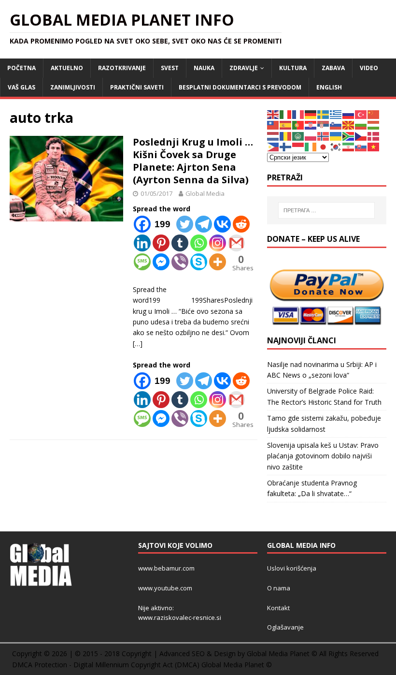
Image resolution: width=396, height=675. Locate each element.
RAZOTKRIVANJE (122, 68)
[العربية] (298, 135)
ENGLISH (329, 87)
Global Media (205, 193)
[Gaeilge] (311, 146)
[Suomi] (286, 146)
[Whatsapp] (198, 243)
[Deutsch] (311, 113)
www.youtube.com (165, 588)
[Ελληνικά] (336, 113)
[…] (137, 343)
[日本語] (323, 146)
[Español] (286, 124)
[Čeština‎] (361, 135)
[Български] (361, 124)
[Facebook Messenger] (161, 261)
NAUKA (204, 68)
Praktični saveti (137, 87)
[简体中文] (374, 113)
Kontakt (278, 607)
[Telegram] (203, 224)
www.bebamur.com (166, 568)
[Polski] (311, 135)
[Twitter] (184, 224)
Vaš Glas (21, 87)
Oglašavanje (285, 627)
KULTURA (293, 68)
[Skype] (198, 261)
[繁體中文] (273, 124)
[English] (273, 113)
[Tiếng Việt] (374, 146)
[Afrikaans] (348, 135)
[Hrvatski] (311, 124)
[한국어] (336, 146)
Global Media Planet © (236, 664)
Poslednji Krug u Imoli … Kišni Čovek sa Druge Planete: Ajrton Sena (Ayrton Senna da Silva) (193, 160)
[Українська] (336, 135)
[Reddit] (241, 224)
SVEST (170, 68)
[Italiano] (286, 113)
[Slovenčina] (361, 146)
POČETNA (21, 68)
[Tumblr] (179, 243)
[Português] (298, 124)
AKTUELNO (67, 68)
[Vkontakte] (222, 224)
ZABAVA (333, 68)
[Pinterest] (161, 243)
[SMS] (142, 261)
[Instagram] (217, 243)
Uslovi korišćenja (291, 568)
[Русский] (348, 113)
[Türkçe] (361, 113)
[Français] (298, 113)
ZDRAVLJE (243, 68)
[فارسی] (348, 146)
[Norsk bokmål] (323, 135)
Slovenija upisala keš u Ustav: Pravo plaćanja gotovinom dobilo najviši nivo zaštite (323, 455)
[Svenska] (323, 113)
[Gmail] (236, 243)
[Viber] (179, 261)
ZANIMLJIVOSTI (72, 87)
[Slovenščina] (336, 124)
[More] (217, 261)
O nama (278, 588)
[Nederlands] (273, 135)
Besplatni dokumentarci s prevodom (240, 87)
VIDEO (369, 68)
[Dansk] (374, 135)
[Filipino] (273, 146)
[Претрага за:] (326, 210)
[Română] (286, 135)
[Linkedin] (142, 243)
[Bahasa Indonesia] (298, 146)
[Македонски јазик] (348, 124)
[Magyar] (374, 124)
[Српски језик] (323, 124)
